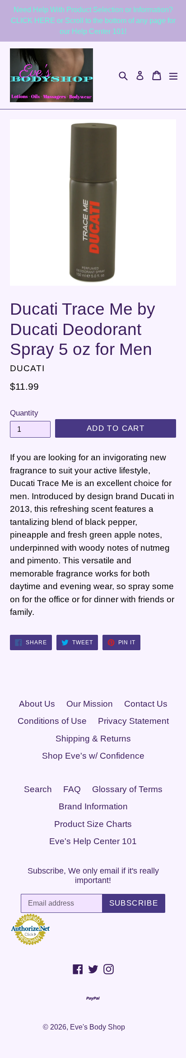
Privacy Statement (133, 721)
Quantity (24, 413)
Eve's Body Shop (97, 1027)
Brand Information (93, 806)
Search (38, 789)
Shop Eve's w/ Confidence (93, 755)
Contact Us (145, 703)
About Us (37, 703)
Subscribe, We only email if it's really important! (93, 875)
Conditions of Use (52, 721)
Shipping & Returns (93, 738)
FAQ (72, 789)
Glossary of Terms (127, 789)
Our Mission (89, 703)
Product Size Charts (93, 824)
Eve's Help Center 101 (93, 841)
